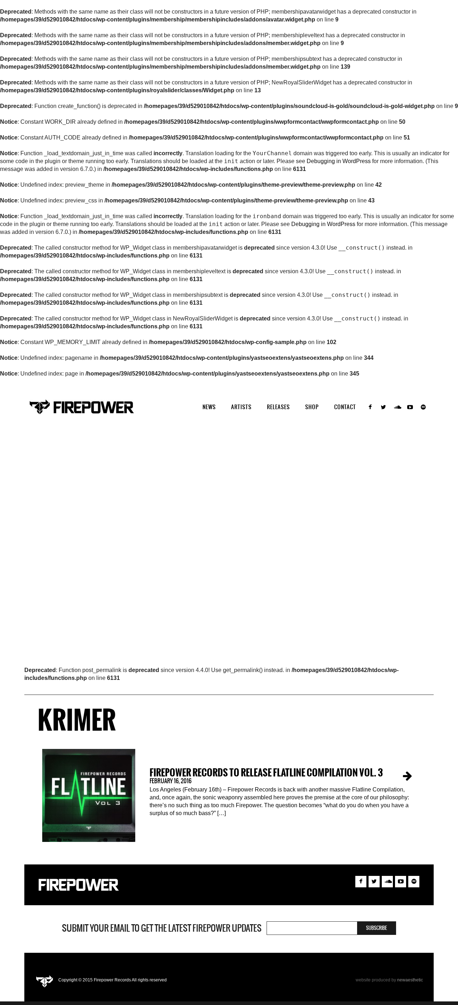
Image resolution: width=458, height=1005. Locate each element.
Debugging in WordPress (339, 161)
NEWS (209, 407)
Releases (278, 407)
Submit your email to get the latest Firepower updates (162, 928)
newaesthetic (410, 979)
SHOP (312, 407)
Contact (345, 407)
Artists (241, 407)
